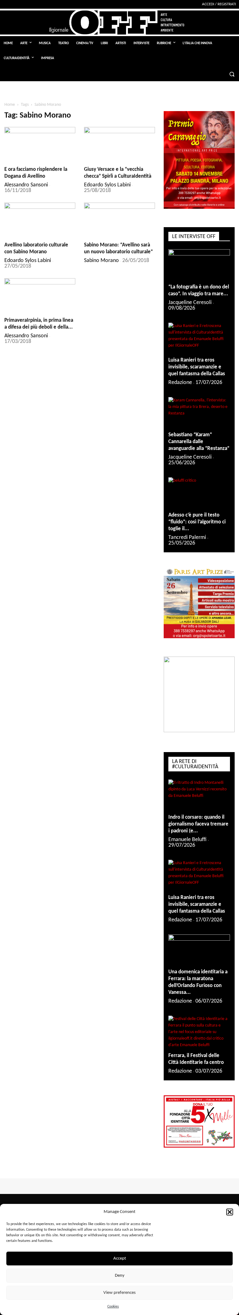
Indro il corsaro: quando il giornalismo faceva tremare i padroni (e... (198, 824)
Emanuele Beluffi (187, 840)
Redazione (180, 383)
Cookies (113, 1306)
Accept (119, 1258)
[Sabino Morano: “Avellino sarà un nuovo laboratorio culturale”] (119, 220)
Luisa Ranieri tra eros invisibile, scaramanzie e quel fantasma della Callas (196, 367)
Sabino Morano (101, 261)
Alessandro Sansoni (26, 185)
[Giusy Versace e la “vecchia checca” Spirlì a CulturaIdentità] (119, 144)
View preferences (119, 1292)
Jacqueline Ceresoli (190, 303)
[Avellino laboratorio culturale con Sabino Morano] (39, 220)
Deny (119, 1275)
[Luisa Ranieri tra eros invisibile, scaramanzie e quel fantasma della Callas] (199, 338)
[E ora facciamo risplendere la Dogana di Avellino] (39, 144)
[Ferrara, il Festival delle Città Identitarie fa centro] (199, 1032)
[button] (230, 1212)
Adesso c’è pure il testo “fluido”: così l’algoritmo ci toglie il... (197, 521)
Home (9, 104)
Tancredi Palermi (187, 538)
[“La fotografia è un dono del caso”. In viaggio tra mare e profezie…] (199, 264)
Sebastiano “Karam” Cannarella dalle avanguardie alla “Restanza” (198, 441)
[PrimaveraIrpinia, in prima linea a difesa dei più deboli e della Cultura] (39, 295)
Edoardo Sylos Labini (107, 185)
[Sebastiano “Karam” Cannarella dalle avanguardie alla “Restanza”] (199, 412)
